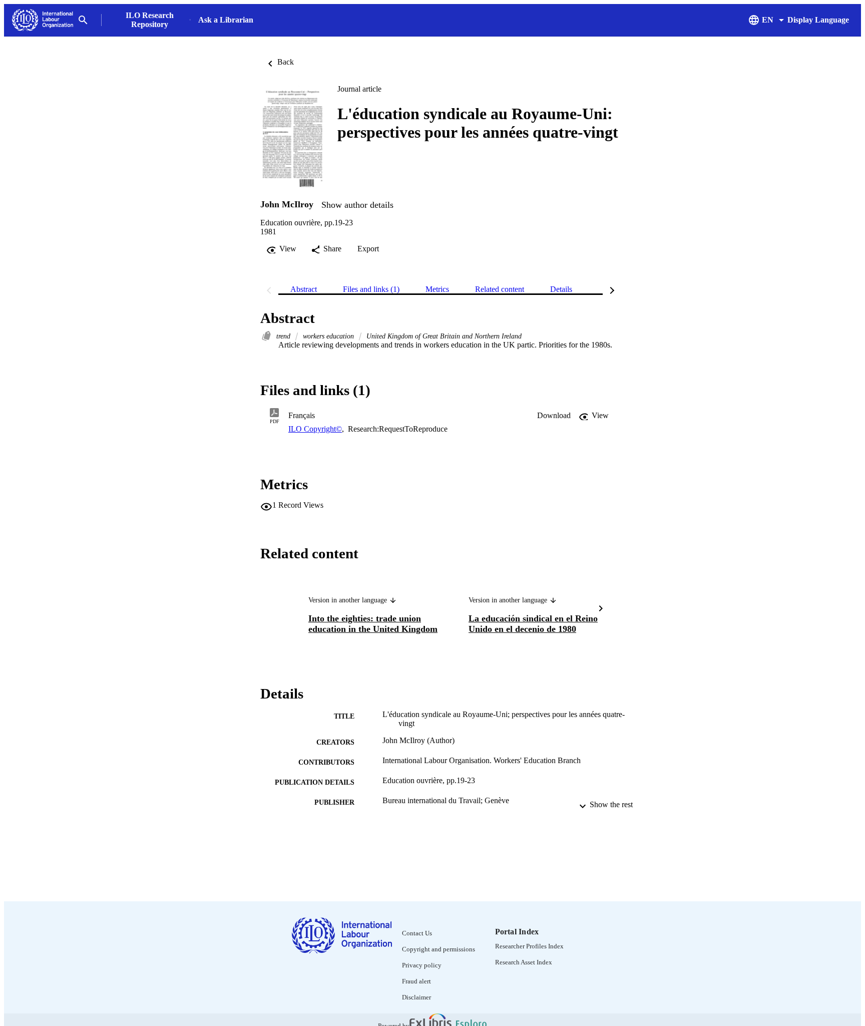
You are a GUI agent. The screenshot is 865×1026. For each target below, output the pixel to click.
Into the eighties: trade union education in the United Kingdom (373, 623)
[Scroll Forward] (601, 609)
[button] (554, 415)
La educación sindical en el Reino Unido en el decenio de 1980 (533, 623)
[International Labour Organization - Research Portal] (42, 20)
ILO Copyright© (315, 429)
